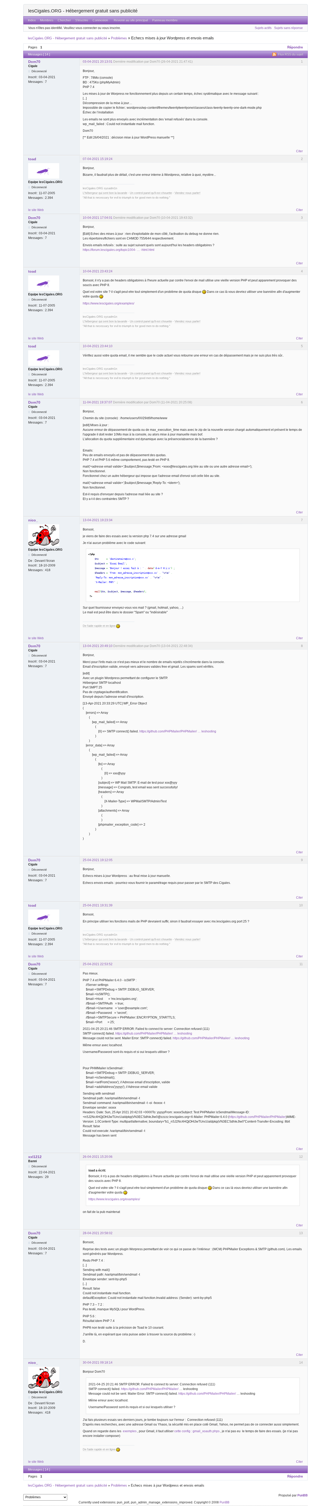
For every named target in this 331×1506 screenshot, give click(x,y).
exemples (130, 1431)
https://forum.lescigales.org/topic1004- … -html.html (118, 250)
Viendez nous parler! (187, 192)
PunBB (302, 1495)
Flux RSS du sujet (290, 54)
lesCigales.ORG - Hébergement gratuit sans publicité (83, 10)
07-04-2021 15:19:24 (97, 159)
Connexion (100, 20)
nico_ (33, 520)
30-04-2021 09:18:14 (97, 1362)
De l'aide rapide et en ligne (99, 625)
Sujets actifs (263, 28)
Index (32, 20)
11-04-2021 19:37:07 (97, 402)
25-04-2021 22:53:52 (97, 964)
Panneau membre (165, 20)
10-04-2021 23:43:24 (97, 271)
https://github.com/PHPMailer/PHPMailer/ (149, 1389)
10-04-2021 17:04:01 (97, 218)
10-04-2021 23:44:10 (97, 346)
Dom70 (34, 62)
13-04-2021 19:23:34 (97, 520)
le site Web (36, 210)
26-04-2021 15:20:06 (97, 1157)
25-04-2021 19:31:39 (97, 905)
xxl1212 (35, 1157)
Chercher (64, 20)
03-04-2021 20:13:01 (97, 61)
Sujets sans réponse (288, 28)
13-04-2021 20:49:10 (97, 646)
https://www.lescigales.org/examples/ (108, 303)
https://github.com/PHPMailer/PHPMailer (257, 1117)
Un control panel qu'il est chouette (151, 192)
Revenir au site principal (131, 20)
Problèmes (119, 38)
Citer (299, 151)
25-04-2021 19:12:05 (97, 860)
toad (32, 159)
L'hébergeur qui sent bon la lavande (105, 192)
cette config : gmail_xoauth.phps (197, 1431)
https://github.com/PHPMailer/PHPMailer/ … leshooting (177, 731)
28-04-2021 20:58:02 (97, 1233)
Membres (46, 20)
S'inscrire (81, 20)
